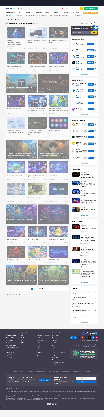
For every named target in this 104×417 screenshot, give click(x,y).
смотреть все (84, 74)
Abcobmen (39, 337)
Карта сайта (55, 357)
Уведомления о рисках (54, 371)
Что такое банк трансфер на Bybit (36, 67)
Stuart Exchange (81, 83)
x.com (71, 8)
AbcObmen (79, 89)
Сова (38, 347)
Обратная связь (22, 371)
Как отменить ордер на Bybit (79, 316)
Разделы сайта (56, 333)
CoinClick (79, 108)
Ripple (78, 157)
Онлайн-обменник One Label (58, 197)
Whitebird (39, 352)
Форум (54, 355)
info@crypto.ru (95, 346)
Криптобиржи (25, 333)
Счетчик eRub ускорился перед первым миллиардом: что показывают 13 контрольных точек (87, 274)
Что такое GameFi (12, 239)
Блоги (53, 347)
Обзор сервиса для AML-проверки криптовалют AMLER (35, 132)
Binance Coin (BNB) (11, 345)
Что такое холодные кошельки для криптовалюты (58, 109)
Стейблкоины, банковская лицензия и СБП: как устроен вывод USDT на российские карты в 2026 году (88, 239)
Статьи (55, 12)
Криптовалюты (10, 12)
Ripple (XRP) (9, 342)
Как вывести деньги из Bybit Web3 (81, 292)
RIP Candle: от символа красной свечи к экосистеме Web (88, 228)
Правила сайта (86, 371)
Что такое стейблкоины (14, 175)
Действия (90, 124)
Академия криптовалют (58, 359)
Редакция (30, 371)
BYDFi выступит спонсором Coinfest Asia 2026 (87, 210)
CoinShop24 (40, 350)
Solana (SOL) (9, 350)
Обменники (28, 12)
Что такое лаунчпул (34, 239)
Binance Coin (78, 143)
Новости (47, 12)
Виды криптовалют (55, 130)
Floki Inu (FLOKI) (10, 357)
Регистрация (92, 8)
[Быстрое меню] (81, 8)
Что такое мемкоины (34, 259)
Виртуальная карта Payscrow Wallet (37, 41)
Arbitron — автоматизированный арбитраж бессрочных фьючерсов (14, 43)
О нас (15, 371)
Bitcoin (78, 123)
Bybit (77, 49)
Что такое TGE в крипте (56, 239)
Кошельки (38, 12)
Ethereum (79, 130)
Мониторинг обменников (43, 335)
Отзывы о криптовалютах (58, 352)
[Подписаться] (94, 32)
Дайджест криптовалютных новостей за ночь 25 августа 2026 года (87, 184)
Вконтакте (97, 23)
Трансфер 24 (40, 355)
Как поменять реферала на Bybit (57, 41)
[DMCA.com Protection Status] (52, 404)
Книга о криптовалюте (58, 362)
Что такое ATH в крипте (14, 108)
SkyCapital (79, 96)
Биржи (19, 12)
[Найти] (18, 8)
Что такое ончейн (54, 259)
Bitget (78, 68)
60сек (38, 342)
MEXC (78, 55)
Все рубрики (76, 12)
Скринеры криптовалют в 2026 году (36, 176)
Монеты (8, 333)
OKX (77, 43)
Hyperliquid (79, 136)
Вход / (87, 8)
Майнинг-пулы (65, 12)
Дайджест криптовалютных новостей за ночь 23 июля (36, 109)
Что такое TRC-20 (12, 259)
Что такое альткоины (13, 197)
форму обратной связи (90, 345)
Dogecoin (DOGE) (10, 352)
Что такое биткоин (11, 335)
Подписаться (86, 382)
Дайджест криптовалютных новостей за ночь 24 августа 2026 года (87, 193)
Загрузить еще (12, 288)
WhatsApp (86, 23)
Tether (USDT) (9, 340)
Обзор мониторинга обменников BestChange (35, 198)
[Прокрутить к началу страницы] (100, 407)
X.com (91, 23)
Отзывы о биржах (57, 350)
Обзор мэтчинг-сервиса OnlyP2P (56, 67)
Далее (42, 289)
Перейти (91, 84)
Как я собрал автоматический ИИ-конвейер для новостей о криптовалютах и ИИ (88, 262)
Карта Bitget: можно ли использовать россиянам (14, 67)
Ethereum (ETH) (10, 337)
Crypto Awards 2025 (91, 12)
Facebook (94, 23)
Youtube (62, 8)
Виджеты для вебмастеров (41, 371)
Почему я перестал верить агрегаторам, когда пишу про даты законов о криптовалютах (88, 251)
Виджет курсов (56, 364)
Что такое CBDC (54, 175)
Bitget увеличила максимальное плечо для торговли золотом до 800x (87, 176)
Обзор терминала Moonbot (79, 297)
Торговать (90, 44)
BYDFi (78, 61)
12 (40, 289)
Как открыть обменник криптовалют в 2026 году (15, 131)
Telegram (67, 8)
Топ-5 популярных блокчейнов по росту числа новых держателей (88, 202)
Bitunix (23, 342)
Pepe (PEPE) (9, 355)
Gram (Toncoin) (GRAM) (12, 347)
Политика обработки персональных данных (71, 371)
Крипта (38, 345)
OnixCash (79, 102)
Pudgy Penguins (79, 150)
